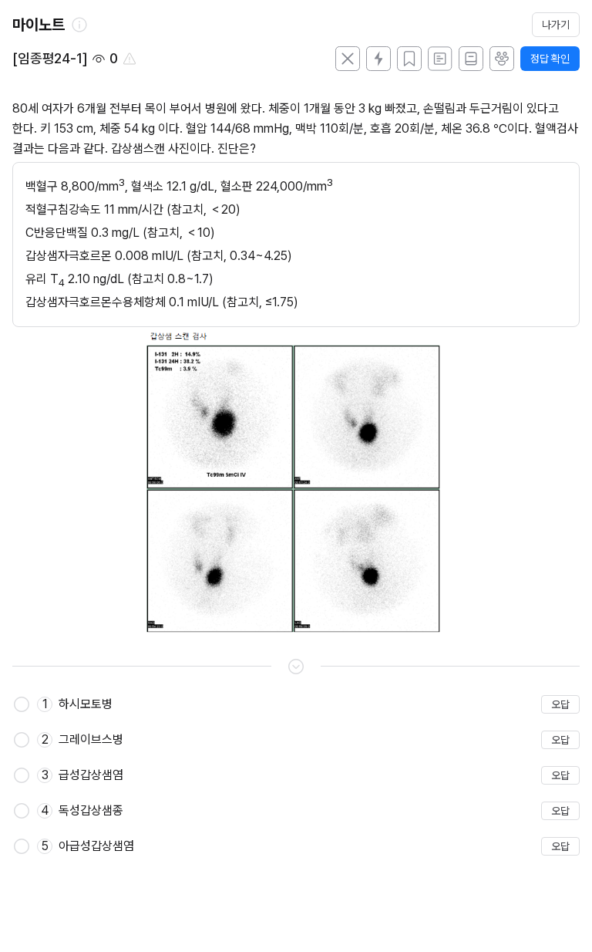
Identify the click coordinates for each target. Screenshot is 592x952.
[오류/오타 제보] (129, 58)
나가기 (556, 25)
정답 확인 (550, 58)
